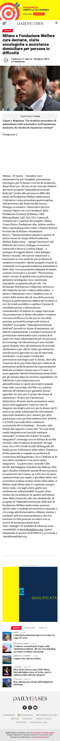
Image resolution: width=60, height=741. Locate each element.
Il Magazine (8, 715)
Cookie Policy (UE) (38, 722)
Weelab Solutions (43, 737)
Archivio (15, 719)
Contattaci (21, 722)
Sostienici (28, 719)
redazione (19, 61)
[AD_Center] (30, 19)
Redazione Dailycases (46, 715)
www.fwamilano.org (31, 529)
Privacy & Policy (44, 719)
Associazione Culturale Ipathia (43, 733)
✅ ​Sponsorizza (25, 715)
